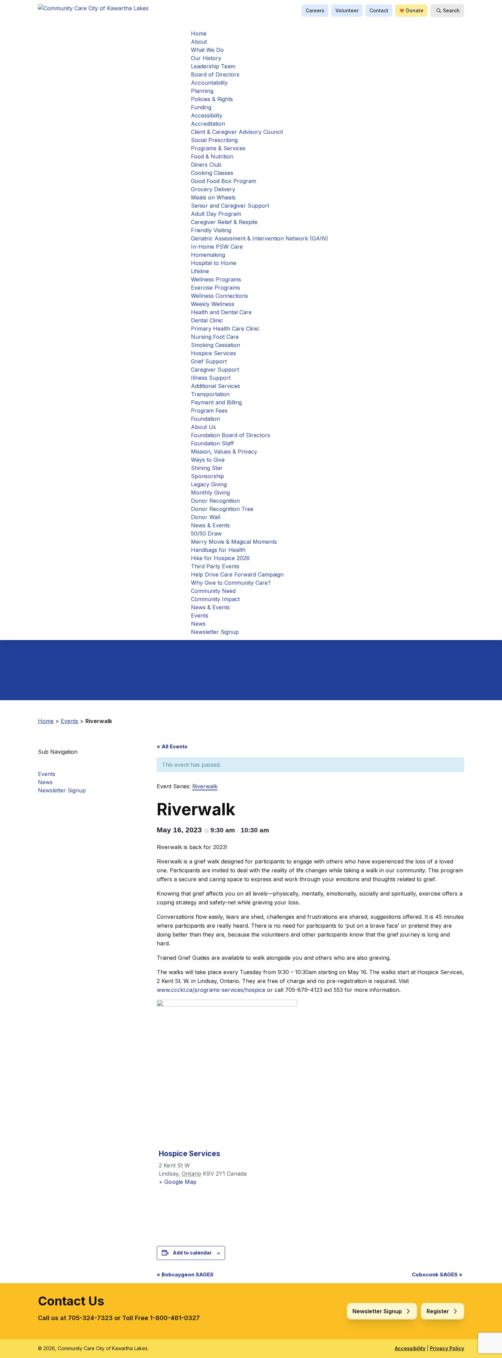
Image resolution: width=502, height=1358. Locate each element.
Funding (201, 107)
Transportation (210, 394)
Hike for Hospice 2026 (220, 558)
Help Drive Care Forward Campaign (237, 574)
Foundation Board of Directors (230, 435)
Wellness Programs (216, 279)
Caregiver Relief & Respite (224, 222)
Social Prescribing (214, 140)
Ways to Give (208, 459)
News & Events (210, 525)
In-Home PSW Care (217, 246)
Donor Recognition (215, 500)
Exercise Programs (215, 287)
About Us (203, 427)
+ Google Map (178, 1181)
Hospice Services (213, 353)
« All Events (172, 746)
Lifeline (200, 271)
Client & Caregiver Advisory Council (237, 131)
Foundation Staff (212, 443)
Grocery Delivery (213, 189)
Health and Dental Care (221, 312)
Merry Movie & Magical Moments (234, 541)
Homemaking (208, 254)
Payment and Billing (216, 402)
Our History (206, 58)
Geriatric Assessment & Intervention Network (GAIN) (259, 238)
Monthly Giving (210, 492)
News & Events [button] (210, 607)
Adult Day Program (216, 213)
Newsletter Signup (215, 631)
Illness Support (211, 377)
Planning (202, 90)
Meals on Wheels (213, 197)
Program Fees (209, 410)
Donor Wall (205, 517)
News (198, 623)
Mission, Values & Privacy (224, 451)
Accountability (209, 82)
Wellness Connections (219, 295)
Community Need (213, 590)
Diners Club (206, 164)
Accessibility (206, 115)
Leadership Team (213, 66)
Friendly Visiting (211, 230)
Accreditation (208, 123)
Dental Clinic (207, 320)
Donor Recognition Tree (222, 508)
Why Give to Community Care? (231, 582)
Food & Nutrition (212, 156)
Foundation (205, 418)
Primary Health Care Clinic (225, 328)
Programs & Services (218, 148)
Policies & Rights (212, 99)
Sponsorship (207, 476)
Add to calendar (192, 1253)
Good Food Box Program (223, 181)
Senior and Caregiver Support (230, 205)
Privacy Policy (447, 1348)
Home (199, 33)
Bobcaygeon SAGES (185, 1274)
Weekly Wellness (212, 304)
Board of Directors (215, 74)
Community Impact (215, 599)
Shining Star (207, 468)
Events (199, 615)
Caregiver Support (215, 369)
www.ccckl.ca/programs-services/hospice (211, 989)
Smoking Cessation (215, 345)
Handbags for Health (218, 549)
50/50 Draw (206, 533)
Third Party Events (215, 566)
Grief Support (209, 361)
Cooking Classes (212, 172)
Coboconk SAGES (437, 1274)
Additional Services (215, 386)
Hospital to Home (213, 263)
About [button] (199, 41)
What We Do (207, 49)
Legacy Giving (209, 484)
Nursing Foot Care (215, 336)
